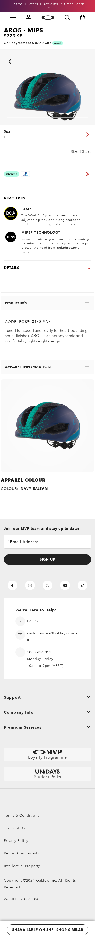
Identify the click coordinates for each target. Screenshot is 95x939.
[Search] (67, 17)
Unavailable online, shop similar (47, 930)
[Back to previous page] (2, 54)
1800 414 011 (39, 652)
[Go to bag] (82, 17)
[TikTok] (82, 585)
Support (12, 697)
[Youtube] (65, 585)
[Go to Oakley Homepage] (48, 17)
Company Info (19, 712)
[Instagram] (30, 585)
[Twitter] (47, 585)
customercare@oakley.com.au (52, 636)
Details (11, 268)
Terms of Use (15, 828)
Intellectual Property (22, 866)
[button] (47, 303)
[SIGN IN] (28, 17)
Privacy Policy (16, 840)
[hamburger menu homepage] (13, 17)
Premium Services (23, 727)
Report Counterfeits (21, 853)
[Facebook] (12, 585)
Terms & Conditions (21, 815)
